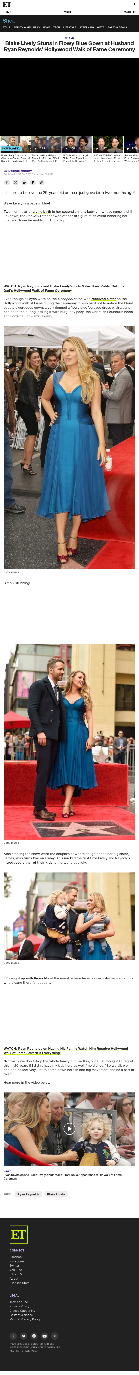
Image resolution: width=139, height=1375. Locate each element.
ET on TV (16, 1274)
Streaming (86, 27)
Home (46, 27)
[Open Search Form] (133, 5)
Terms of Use (19, 1302)
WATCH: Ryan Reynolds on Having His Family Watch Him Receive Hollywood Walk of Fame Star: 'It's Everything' (66, 1051)
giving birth (42, 211)
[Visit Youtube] (44, 1336)
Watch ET (130, 12)
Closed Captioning (22, 1311)
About (14, 1279)
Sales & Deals (117, 27)
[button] (69, 1129)
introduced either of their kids (28, 862)
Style (6, 27)
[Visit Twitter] (23, 1336)
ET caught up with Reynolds (26, 978)
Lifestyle (69, 27)
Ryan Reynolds (28, 1194)
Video (67, 12)
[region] (69, 97)
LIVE (8, 12)
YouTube (16, 1270)
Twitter (14, 1266)
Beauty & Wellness (27, 27)
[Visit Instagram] (34, 1336)
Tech (56, 27)
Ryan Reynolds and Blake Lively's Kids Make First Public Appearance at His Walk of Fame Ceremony (63, 1176)
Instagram (17, 1261)
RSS (13, 1287)
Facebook (16, 1257)
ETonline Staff (19, 1283)
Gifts (100, 27)
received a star (103, 299)
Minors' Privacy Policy (25, 1319)
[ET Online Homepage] (8, 4)
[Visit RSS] (54, 1336)
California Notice (21, 1315)
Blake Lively (56, 1194)
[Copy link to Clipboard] (41, 183)
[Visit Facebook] (13, 1336)
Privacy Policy (19, 1306)
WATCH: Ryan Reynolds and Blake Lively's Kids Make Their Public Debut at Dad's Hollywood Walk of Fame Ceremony (65, 288)
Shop (9, 21)
